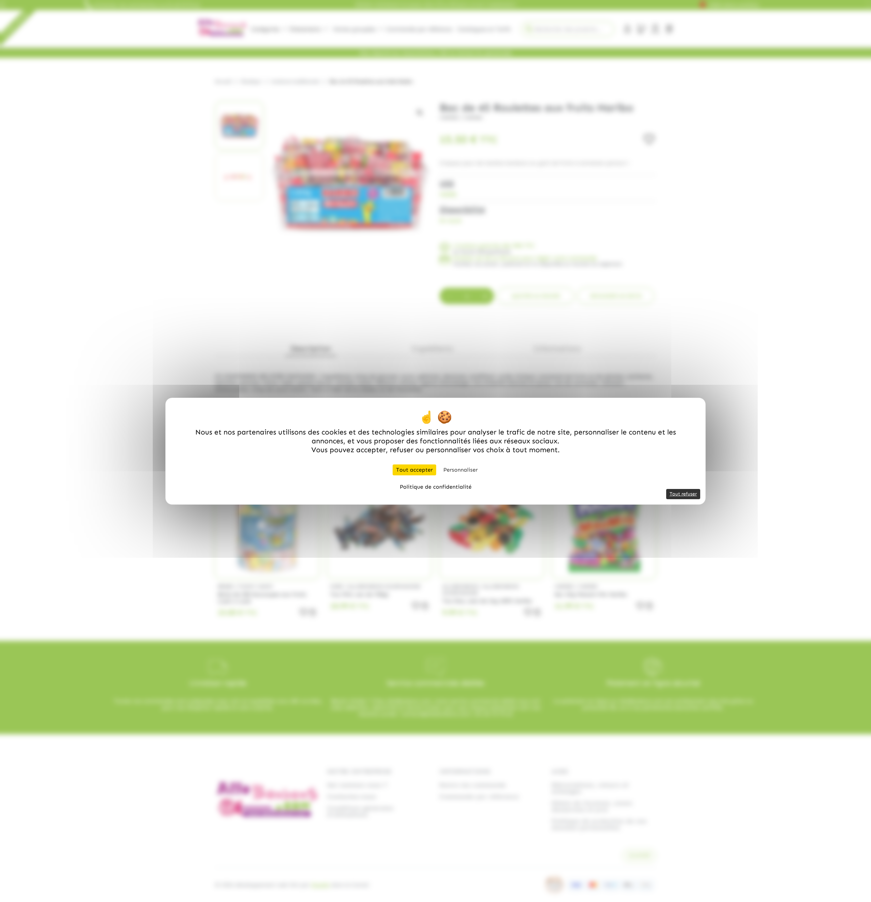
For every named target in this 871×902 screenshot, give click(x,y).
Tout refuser (683, 494)
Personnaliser (460, 469)
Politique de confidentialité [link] (436, 487)
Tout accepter (414, 469)
